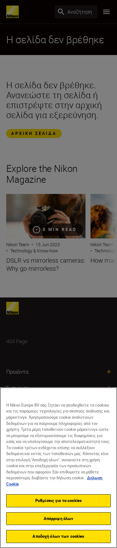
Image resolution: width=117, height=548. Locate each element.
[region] (58, 467)
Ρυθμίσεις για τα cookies (58, 500)
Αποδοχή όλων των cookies (58, 536)
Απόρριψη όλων (59, 518)
